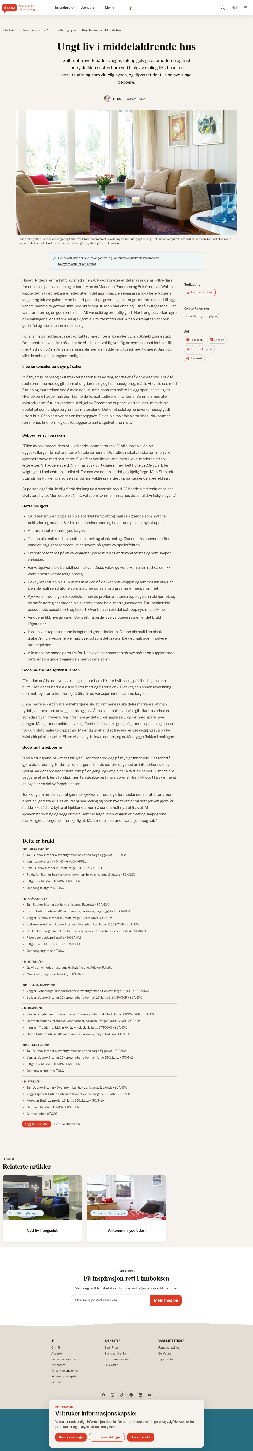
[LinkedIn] (140, 1395)
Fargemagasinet (168, 1347)
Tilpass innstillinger (107, 1437)
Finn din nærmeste (117, 1359)
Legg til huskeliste (36, 1124)
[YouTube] (149, 1395)
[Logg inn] (234, 7)
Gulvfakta (164, 1353)
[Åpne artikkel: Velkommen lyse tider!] (126, 1197)
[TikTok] (122, 1395)
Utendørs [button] (87, 7)
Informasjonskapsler (64, 1376)
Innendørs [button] (62, 7)
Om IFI (55, 1347)
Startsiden (10, 30)
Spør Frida (111, 1347)
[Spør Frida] (130, 8)
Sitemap (56, 1382)
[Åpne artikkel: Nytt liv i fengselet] (42, 1197)
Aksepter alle (140, 1437)
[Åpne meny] (246, 7)
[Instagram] (112, 1395)
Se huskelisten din (67, 1124)
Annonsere (58, 1365)
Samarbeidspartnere (64, 1359)
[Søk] (223, 7)
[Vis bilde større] (126, 172)
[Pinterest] (131, 1395)
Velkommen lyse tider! (127, 1230)
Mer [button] (108, 7)
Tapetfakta (165, 1359)
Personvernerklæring (64, 1370)
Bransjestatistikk (115, 1353)
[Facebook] (103, 1395)
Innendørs (30, 30)
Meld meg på (166, 1300)
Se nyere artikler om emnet (77, 264)
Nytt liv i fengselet (42, 1230)
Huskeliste (111, 1365)
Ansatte (56, 1353)
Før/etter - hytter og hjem (59, 30)
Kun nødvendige (71, 1437)
